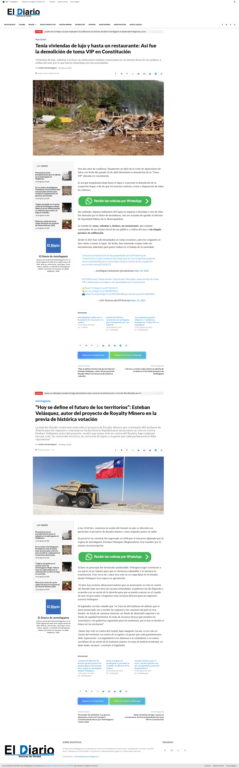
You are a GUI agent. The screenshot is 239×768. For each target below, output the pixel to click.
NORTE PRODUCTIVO (48, 25)
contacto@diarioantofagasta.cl (86, 756)
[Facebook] (222, 25)
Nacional (40, 39)
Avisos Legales (74, 2)
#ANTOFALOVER (120, 25)
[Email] (144, 73)
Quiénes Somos (63, 2)
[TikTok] (230, 25)
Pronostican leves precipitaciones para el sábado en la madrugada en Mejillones (48, 176)
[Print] (149, 73)
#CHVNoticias (89, 279)
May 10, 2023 (142, 270)
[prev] (156, 31)
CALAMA (22, 25)
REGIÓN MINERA (65, 25)
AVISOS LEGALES (136, 25)
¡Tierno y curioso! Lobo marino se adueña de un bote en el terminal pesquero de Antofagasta (144, 371)
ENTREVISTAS (80, 25)
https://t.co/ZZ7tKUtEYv (106, 288)
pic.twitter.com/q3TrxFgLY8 (96, 264)
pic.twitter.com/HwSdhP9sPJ (140, 294)
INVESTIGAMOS (104, 25)
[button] (235, 2)
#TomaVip (137, 255)
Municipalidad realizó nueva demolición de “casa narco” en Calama (90, 319)
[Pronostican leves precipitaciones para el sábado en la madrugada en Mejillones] (67, 176)
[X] (235, 25)
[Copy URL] (161, 73)
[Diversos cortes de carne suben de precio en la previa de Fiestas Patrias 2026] (67, 224)
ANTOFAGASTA (9, 25)
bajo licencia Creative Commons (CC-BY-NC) (58, 766)
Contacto (52, 2)
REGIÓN (31, 25)
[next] (160, 31)
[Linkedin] (138, 73)
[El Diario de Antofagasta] (53, 245)
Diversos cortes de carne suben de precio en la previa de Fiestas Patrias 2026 (47, 223)
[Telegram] (155, 73)
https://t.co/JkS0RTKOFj (105, 291)
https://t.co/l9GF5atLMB (112, 294)
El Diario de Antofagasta (47, 68)
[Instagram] (226, 25)
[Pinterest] (126, 73)
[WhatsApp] (132, 73)
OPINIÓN (92, 25)
